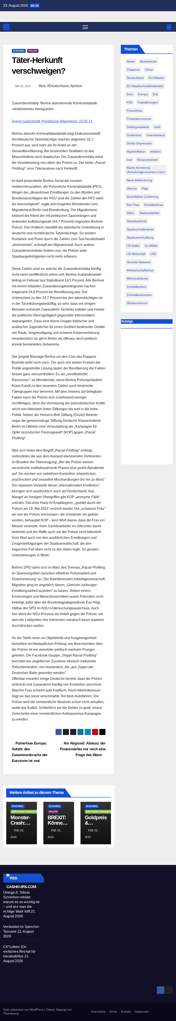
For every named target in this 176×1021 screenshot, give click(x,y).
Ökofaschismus (137, 303)
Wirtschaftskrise (137, 278)
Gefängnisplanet (138, 127)
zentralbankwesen (139, 295)
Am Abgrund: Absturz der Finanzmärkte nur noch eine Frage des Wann (83, 749)
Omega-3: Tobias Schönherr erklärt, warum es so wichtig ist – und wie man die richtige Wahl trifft (21, 902)
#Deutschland (57, 86)
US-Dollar (133, 245)
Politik (33, 51)
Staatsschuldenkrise (140, 229)
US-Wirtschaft (136, 254)
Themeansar (11, 1013)
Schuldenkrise (153, 204)
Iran (129, 159)
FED (130, 102)
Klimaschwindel (147, 159)
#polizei (76, 86)
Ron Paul (133, 204)
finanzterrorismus (139, 118)
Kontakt (126, 1011)
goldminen (134, 135)
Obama (132, 188)
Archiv (113, 1011)
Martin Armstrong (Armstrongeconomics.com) (146, 170)
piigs (145, 188)
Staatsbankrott (136, 221)
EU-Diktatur (156, 78)
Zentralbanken (136, 286)
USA (153, 254)
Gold (157, 127)
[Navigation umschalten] (85, 26)
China (149, 69)
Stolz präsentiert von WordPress (23, 1009)
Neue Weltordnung (139, 180)
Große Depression (139, 143)
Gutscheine (98, 1011)
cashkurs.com (21, 887)
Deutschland (135, 78)
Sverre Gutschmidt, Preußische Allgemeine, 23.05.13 (52, 121)
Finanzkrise (134, 110)
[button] (162, 27)
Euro (130, 94)
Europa (143, 94)
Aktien (131, 61)
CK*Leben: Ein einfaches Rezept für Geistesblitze (19, 951)
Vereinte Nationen (139, 262)
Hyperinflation (136, 151)
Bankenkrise (148, 61)
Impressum (142, 1011)
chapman (133, 69)
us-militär (151, 245)
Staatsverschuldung (140, 237)
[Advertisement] (146, 397)
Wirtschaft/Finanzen (24, 811)
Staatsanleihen (149, 213)
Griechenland (155, 135)
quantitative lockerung (142, 196)
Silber (130, 213)
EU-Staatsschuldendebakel (145, 86)
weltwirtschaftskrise (140, 270)
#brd (42, 86)
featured (18, 51)
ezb (155, 94)
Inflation (155, 151)
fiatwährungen (148, 102)
